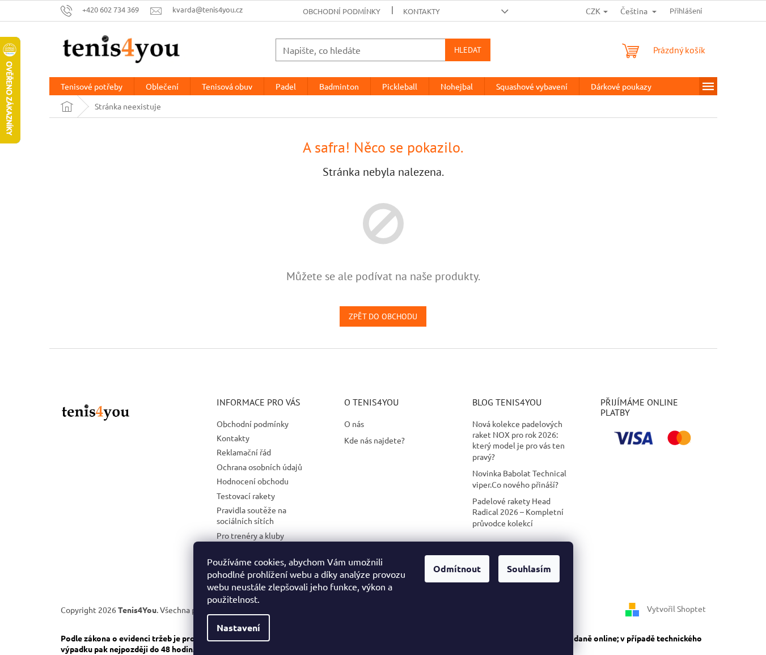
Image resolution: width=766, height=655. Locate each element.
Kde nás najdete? (374, 440)
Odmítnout (457, 568)
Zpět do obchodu (383, 316)
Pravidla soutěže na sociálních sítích (251, 515)
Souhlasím (529, 568)
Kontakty (421, 11)
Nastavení (238, 627)
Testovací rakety (246, 496)
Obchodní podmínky (341, 11)
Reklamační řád (244, 452)
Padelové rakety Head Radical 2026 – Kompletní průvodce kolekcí (518, 512)
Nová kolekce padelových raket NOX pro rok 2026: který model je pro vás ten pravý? (518, 440)
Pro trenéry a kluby (250, 535)
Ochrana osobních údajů (259, 467)
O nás (354, 424)
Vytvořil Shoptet (676, 608)
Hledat (467, 50)
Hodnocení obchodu (253, 481)
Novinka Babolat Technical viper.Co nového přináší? (519, 478)
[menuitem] (91, 86)
